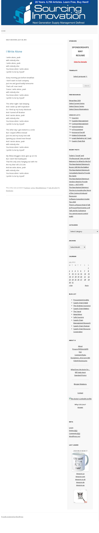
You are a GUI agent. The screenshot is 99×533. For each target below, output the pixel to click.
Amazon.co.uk (80, 479)
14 (85, 274)
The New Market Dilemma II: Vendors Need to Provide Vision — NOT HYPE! (79, 182)
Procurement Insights (81, 300)
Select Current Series (77, 103)
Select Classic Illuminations (79, 109)
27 (81, 280)
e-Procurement (77, 129)
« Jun (71, 285)
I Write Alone (14, 51)
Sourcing (75, 118)
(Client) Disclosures (80, 361)
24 (73, 280)
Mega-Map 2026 (75, 100)
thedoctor (9, 191)
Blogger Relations (80, 384)
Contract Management (80, 124)
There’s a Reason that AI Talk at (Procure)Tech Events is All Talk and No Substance (79, 208)
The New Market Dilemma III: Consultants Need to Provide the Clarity (79, 173)
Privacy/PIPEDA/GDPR (80, 349)
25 (75, 280)
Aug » (87, 285)
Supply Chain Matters (81, 308)
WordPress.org (74, 436)
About (80, 346)
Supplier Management (80, 121)
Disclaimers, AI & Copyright (80, 358)
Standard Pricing (80, 375)
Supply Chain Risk (78, 141)
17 (73, 277)
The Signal (77, 311)
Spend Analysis (77, 126)
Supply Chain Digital (80, 303)
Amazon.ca (80, 474)
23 (70, 280)
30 (70, 282)
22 (89, 277)
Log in (71, 428)
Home (3, 31)
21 (85, 277)
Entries (73, 430)
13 (81, 274)
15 (89, 274)
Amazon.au (80, 485)
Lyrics (33, 188)
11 (75, 274)
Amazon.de (80, 482)
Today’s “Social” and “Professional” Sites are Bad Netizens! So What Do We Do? (80, 158)
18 (75, 277)
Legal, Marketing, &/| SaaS (81, 138)
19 (78, 277)
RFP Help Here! (80, 372)
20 (81, 277)
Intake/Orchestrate (79, 135)
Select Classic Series (76, 106)
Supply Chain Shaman (81, 326)
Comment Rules (80, 355)
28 (85, 280)
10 (73, 274)
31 (73, 282)
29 (89, 280)
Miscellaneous (41, 188)
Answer (80, 407)
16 (70, 277)
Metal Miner (77, 314)
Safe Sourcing (78, 317)
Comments (74, 433)
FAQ (80, 352)
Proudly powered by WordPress (12, 517)
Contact (80, 393)
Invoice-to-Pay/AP (78, 132)
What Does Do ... (80, 369)
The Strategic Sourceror (82, 306)
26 (78, 280)
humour (27, 188)
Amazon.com (80, 476)
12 (78, 274)
